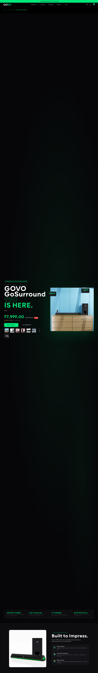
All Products (11, 9)
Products (43, 4)
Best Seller (50, 4)
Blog (66, 4)
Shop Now (56, 1)
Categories (33, 4)
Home (4, 9)
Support (59, 4)
